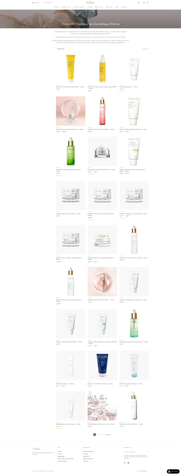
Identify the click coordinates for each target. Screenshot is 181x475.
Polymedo (41, 471)
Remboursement (88, 458)
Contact (85, 461)
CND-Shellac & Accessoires (65, 458)
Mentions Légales (88, 451)
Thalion (60, 454)
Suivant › (108, 434)
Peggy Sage (61, 456)
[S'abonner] (148, 452)
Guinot (60, 451)
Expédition (86, 456)
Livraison (85, 454)
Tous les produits (62, 461)
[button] (140, 2)
